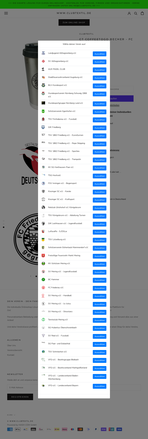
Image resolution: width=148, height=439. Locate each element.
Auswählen (100, 54)
